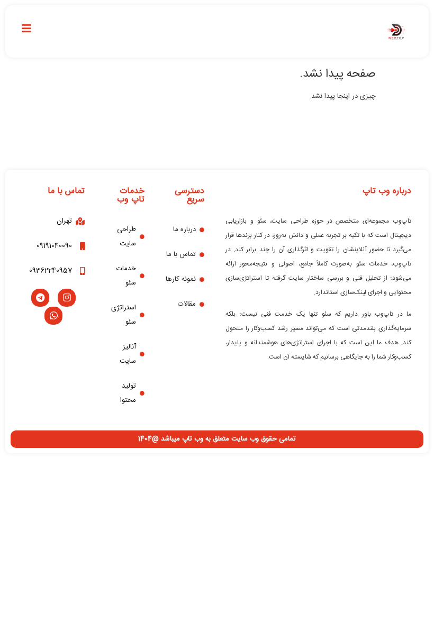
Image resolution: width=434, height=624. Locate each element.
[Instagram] (67, 298)
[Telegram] (40, 298)
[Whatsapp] (53, 316)
